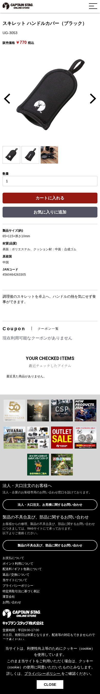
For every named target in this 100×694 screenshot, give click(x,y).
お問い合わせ (12, 602)
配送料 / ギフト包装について (22, 569)
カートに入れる (50, 198)
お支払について (13, 558)
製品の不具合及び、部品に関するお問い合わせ (50, 545)
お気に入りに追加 (50, 212)
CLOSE (50, 684)
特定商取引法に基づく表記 (21, 591)
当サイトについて (15, 580)
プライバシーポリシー (18, 585)
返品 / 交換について (16, 574)
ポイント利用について (18, 563)
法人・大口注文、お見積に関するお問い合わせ (50, 504)
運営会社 (9, 596)
